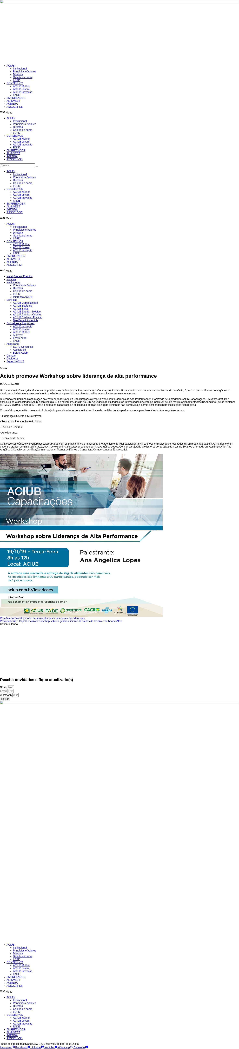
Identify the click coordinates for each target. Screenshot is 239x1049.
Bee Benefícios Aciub (25, 320)
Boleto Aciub (20, 352)
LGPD (16, 80)
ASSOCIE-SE (15, 106)
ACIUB (11, 65)
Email (3, 691)
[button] (119, 112)
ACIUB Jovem (21, 89)
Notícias (11, 279)
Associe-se (19, 349)
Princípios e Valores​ (24, 71)
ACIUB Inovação (22, 92)
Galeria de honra (22, 77)
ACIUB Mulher (21, 86)
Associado (13, 343)
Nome (4, 687)
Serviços (12, 299)
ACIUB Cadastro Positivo (27, 317)
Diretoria (18, 74)
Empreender (20, 338)
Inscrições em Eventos (20, 276)
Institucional (20, 68)
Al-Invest (18, 335)
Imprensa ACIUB (22, 297)
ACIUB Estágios (22, 305)
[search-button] (37, 166)
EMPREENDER (16, 98)
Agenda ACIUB (15, 361)
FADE (16, 95)
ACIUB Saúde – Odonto (27, 314)
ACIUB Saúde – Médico (27, 311)
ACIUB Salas (20, 308)
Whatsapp (6, 695)
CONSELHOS (15, 83)
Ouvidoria (12, 358)
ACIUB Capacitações (25, 302)
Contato (11, 355)
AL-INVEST (13, 100)
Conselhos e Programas (20, 323)
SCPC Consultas (23, 346)
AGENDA (12, 103)
